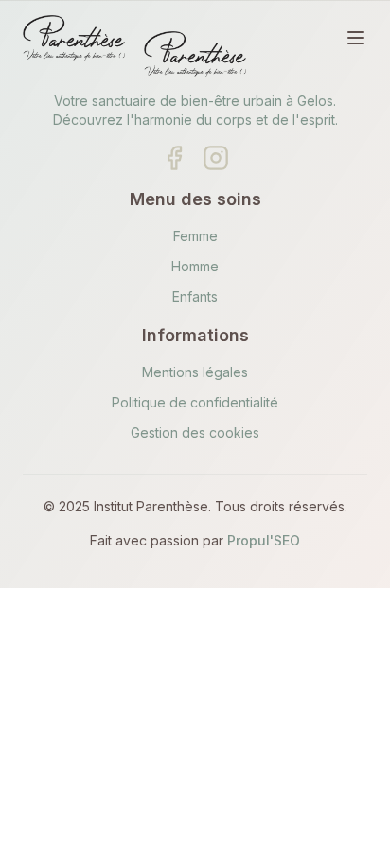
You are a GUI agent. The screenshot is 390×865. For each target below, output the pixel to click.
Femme (195, 236)
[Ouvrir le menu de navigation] (356, 37)
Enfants (195, 296)
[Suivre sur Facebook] (174, 158)
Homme (195, 266)
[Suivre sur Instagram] (216, 158)
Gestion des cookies (195, 432)
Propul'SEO (263, 540)
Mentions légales (195, 372)
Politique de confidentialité (195, 402)
